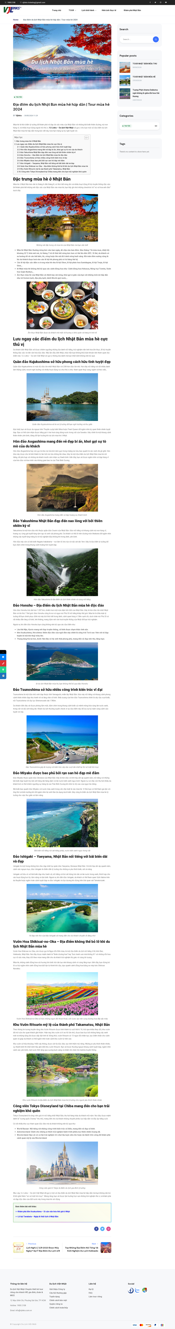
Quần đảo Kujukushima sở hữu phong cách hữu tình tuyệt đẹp (45, 147)
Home (15, 20)
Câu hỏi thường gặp (58, 1293)
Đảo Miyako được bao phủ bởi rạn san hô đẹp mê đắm (42, 161)
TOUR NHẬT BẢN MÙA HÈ (144, 77)
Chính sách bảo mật (58, 1300)
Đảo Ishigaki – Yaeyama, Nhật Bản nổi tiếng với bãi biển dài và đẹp (47, 163)
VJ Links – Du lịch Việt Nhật (61, 128)
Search (124, 29)
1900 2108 (11, 2)
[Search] (156, 39)
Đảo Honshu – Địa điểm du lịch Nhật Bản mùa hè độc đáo (43, 155)
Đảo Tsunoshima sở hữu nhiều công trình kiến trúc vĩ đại (43, 158)
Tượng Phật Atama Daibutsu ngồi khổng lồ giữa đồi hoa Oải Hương (146, 93)
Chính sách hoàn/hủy (58, 1308)
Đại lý (91, 1289)
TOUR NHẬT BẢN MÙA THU (145, 64)
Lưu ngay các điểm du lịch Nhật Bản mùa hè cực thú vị (39, 144)
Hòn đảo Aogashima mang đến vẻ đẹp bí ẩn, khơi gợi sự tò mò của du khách (51, 150)
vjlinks (17, 115)
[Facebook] (131, 1290)
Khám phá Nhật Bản (132, 10)
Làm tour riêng (95, 1296)
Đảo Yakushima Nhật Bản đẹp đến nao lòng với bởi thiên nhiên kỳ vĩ (47, 152)
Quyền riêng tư (56, 1304)
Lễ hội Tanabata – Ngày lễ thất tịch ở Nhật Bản (38, 1216)
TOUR (71, 10)
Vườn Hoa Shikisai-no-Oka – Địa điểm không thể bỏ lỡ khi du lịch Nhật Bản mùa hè (54, 166)
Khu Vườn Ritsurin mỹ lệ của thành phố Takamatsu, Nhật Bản (45, 169)
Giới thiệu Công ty (57, 1289)
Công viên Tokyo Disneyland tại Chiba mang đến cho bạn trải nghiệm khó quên (54, 172)
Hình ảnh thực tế (109, 10)
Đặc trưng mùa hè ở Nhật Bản (28, 141)
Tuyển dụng (54, 1296)
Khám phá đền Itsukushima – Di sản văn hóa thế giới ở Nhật (44, 1211)
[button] (85, 138)
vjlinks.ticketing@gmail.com (33, 2)
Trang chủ (56, 10)
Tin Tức (19, 97)
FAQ (90, 1293)
